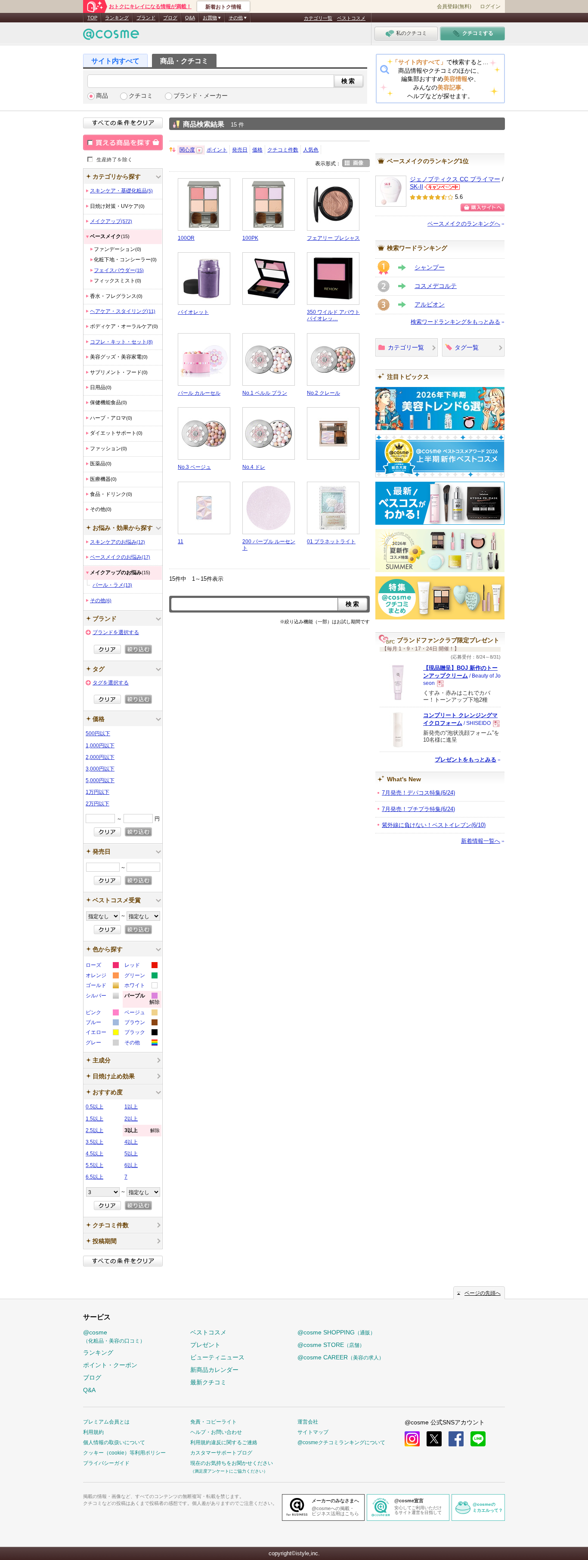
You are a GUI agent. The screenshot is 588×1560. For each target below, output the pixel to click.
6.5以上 (94, 1177)
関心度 (187, 150)
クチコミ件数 (282, 150)
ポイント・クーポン (110, 1365)
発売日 (240, 150)
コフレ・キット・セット (121, 342)
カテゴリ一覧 (318, 18)
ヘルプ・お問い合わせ (216, 1432)
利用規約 (93, 1432)
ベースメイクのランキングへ (463, 223)
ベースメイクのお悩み (120, 557)
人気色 (311, 150)
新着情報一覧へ (480, 841)
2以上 (131, 1119)
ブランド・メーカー (200, 96)
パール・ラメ (112, 585)
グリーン (140, 976)
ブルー (102, 1023)
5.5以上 (94, 1165)
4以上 (131, 1142)
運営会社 (307, 1422)
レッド (140, 966)
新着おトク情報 (223, 7)
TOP (92, 17)
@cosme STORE (331, 1344)
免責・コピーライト (213, 1422)
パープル (142, 1000)
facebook (456, 1438)
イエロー (102, 1033)
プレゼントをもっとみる (465, 759)
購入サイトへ (482, 207)
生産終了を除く (114, 159)
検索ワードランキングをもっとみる (455, 322)
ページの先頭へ (482, 1293)
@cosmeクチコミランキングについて (341, 1442)
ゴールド (102, 986)
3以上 (142, 1130)
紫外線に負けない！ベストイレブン (434, 825)
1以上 (131, 1107)
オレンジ (102, 976)
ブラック (140, 1033)
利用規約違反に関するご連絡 (223, 1442)
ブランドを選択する (116, 632)
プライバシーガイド (106, 1463)
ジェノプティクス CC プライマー (455, 179)
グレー (102, 1044)
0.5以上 (94, 1107)
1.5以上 (94, 1119)
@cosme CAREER (340, 1357)
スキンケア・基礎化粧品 (121, 191)
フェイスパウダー (119, 270)
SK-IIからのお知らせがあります (442, 187)
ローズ (102, 966)
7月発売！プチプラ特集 (418, 809)
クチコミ (141, 96)
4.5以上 (94, 1154)
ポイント (217, 150)
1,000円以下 (100, 746)
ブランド (145, 17)
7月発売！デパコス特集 (418, 792)
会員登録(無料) (454, 6)
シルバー (102, 997)
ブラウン (140, 1023)
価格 (257, 150)
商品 (102, 96)
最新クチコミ (208, 1382)
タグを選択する (111, 683)
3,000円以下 (100, 769)
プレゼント (205, 1344)
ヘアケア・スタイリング (122, 311)
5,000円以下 (100, 780)
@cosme (114, 1336)
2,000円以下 (100, 757)
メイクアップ (111, 221)
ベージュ (140, 1013)
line (478, 1438)
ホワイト (140, 986)
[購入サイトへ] (482, 207)
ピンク (102, 1013)
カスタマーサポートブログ (221, 1453)
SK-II (416, 186)
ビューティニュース (217, 1357)
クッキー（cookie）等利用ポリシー (124, 1453)
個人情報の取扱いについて (114, 1442)
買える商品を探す (123, 142)
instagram (412, 1438)
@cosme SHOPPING (336, 1332)
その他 (100, 600)
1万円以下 (97, 792)
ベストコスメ (351, 18)
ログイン (490, 6)
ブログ (170, 17)
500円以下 (98, 733)
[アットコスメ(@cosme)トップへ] (111, 36)
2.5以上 (94, 1130)
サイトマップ (312, 1432)
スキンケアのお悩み (117, 542)
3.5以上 (94, 1142)
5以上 (131, 1154)
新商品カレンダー (214, 1369)
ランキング (117, 17)
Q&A (190, 17)
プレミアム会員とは (106, 1422)
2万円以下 (97, 804)
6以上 (131, 1165)
